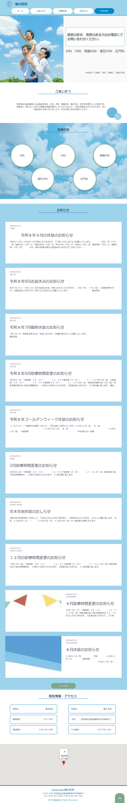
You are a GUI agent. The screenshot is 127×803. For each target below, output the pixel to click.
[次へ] (60, 49)
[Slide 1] (9, 78)
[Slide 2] (12, 78)
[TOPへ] (120, 798)
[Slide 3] (15, 78)
